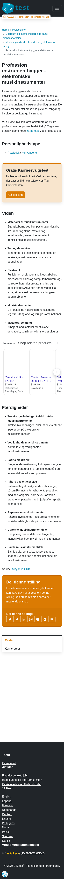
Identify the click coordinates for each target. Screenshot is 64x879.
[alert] (5, 874)
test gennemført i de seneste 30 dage (28, 17)
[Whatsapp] (44, 619)
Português (8, 823)
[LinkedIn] (23, 619)
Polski (6, 831)
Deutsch (7, 814)
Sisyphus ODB (21, 569)
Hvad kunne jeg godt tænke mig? (22, 779)
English (6, 796)
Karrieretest (12, 648)
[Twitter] (16, 619)
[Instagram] (30, 619)
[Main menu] (57, 8)
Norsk (5, 827)
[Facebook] (9, 619)
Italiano (6, 818)
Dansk (6, 840)
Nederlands (9, 809)
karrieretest (33, 130)
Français (7, 805)
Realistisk (13, 152)
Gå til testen (15, 194)
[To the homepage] (15, 8)
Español (7, 801)
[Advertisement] (32, 690)
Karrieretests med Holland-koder (21, 784)
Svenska (7, 836)
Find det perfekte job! (14, 775)
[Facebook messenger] (37, 619)
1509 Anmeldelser (33, 853)
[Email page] (51, 619)
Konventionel (30, 152)
